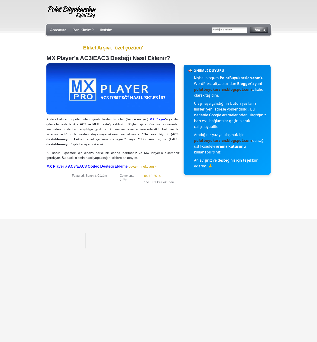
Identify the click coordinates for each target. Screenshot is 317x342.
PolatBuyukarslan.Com (72, 12)
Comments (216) (127, 177)
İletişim (106, 30)
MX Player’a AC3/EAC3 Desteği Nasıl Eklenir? (108, 58)
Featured (78, 175)
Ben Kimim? (83, 30)
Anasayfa (58, 30)
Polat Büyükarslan (63, 240)
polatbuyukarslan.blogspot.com (223, 89)
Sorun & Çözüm (96, 175)
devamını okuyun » (143, 166)
